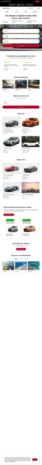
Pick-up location (6, 30)
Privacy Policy (12, 460)
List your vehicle (21, 249)
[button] (27, 8)
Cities (21, 258)
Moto (21, 26)
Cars (16, 26)
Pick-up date (6, 35)
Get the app (37, 1)
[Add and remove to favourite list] (19, 118)
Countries (16, 258)
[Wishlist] (37, 8)
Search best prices (9, 214)
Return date (6, 40)
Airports (26, 258)
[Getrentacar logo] (6, 8)
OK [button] (34, 459)
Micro (25, 26)
